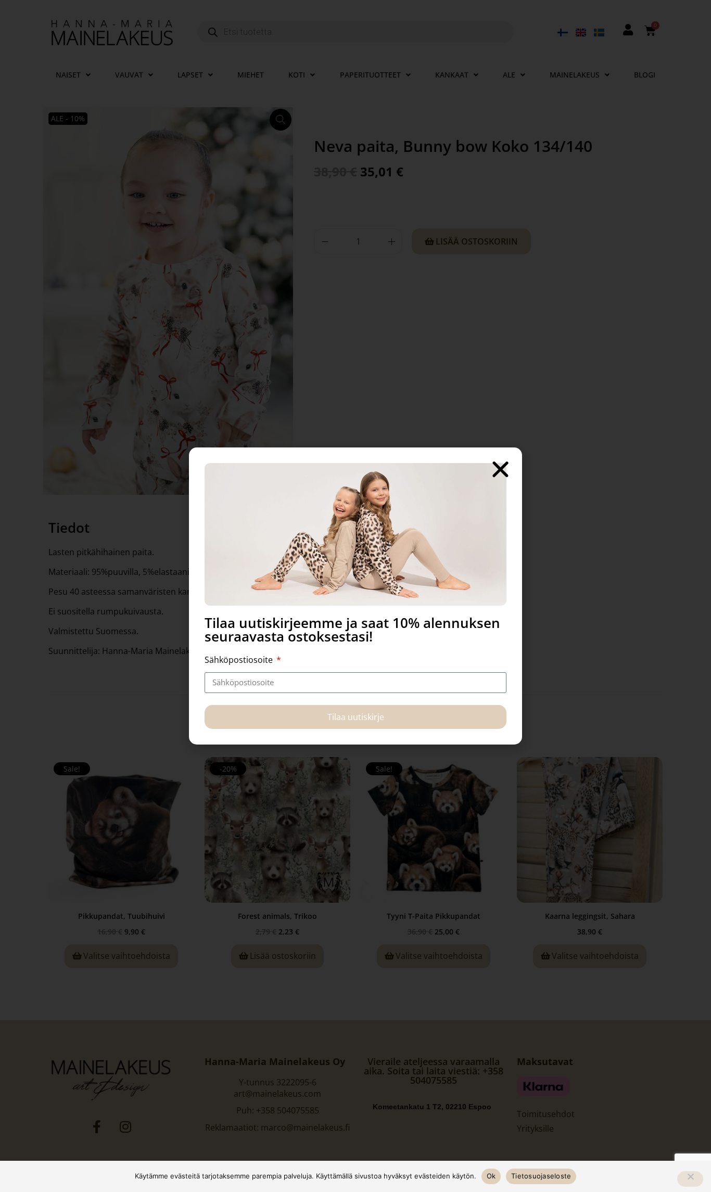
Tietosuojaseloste (541, 1176)
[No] (690, 1179)
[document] (355, 596)
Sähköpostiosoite (240, 659)
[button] (500, 469)
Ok (491, 1176)
